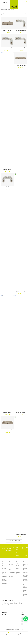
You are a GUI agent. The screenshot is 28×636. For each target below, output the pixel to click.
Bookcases (3, 583)
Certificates (24, 572)
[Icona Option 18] (7, 353)
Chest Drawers (10, 576)
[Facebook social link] (22, 618)
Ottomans (3, 576)
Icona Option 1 (7, 30)
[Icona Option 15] (7, 179)
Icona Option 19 (21, 412)
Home (2, 7)
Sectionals (3, 565)
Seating (7, 7)
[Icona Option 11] (7, 40)
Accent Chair (3, 569)
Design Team (24, 569)
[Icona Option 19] (20, 353)
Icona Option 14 (21, 65)
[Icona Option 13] (7, 110)
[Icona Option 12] (20, 40)
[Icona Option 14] (20, 58)
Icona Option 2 (7, 430)
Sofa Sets (3, 562)
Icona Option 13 (7, 169)
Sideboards (17, 565)
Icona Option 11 (7, 48)
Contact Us (24, 595)
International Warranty (24, 565)
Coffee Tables (3, 573)
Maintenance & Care (24, 576)
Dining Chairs (17, 569)
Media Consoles (3, 580)
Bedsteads (10, 561)
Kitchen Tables (17, 573)
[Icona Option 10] (20, 23)
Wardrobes (10, 572)
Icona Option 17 (21, 291)
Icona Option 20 (20, 534)
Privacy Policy (24, 591)
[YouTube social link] (22, 624)
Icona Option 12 (21, 48)
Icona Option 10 (21, 30)
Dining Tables (17, 562)
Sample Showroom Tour (24, 581)
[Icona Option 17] (20, 231)
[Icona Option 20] (20, 474)
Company (24, 561)
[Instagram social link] (22, 621)
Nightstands (10, 569)
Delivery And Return (24, 586)
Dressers (10, 564)
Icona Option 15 (7, 187)
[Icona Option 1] (7, 23)
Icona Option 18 (7, 412)
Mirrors (10, 567)
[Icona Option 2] (7, 422)
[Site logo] (14, 3)
